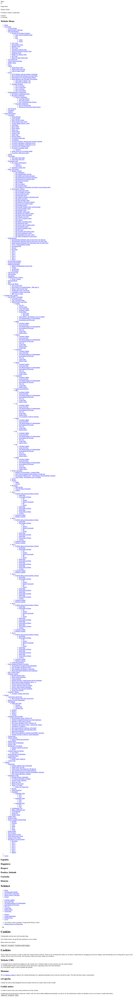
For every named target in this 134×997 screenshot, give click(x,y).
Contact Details (12, 28)
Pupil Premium (12, 238)
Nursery (14, 248)
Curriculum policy (17, 298)
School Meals (12, 741)
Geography (18, 349)
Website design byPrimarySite (13, 924)
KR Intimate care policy (22, 217)
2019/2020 (18, 166)
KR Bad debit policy (21, 195)
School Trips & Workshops (16, 742)
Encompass (11, 276)
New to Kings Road (25, 105)
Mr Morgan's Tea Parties (15, 746)
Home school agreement (19, 677)
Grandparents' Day (17, 808)
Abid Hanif (15, 125)
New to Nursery (20, 85)
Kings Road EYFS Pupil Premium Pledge (24, 77)
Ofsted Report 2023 (17, 67)
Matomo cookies (10, 975)
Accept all (10, 945)
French (25, 505)
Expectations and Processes (27, 320)
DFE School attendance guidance (21, 774)
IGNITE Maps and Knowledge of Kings (27, 546)
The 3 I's (21, 330)
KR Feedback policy (21, 205)
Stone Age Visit (16, 782)
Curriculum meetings (18, 662)
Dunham (14, 823)
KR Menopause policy (21, 223)
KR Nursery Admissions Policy (21, 94)
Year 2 (13, 253)
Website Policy (8, 918)
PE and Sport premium (14, 261)
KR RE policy (19, 230)
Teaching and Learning (11, 295)
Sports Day (15, 813)
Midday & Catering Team (19, 54)
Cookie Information (10, 916)
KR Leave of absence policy (23, 218)
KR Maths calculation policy (23, 221)
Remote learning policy (18, 675)
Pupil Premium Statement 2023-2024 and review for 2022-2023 (30, 243)
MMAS (14, 852)
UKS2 (21, 41)
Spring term (18, 706)
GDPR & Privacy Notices (15, 277)
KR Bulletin (11, 702)
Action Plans (22, 312)
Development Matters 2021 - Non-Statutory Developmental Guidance (35, 475)
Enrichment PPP (16, 246)
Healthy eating (16, 815)
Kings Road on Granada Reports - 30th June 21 (25, 287)
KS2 (16, 38)
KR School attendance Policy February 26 (24, 723)
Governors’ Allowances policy (20, 153)
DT (24, 498)
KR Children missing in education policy (27, 197)
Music (17, 418)
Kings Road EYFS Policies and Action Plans (25, 76)
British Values (12, 63)
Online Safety (12, 757)
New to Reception (20, 87)
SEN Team (15, 48)
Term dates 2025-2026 (18, 158)
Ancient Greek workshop (19, 780)
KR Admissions (19, 172)
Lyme (13, 824)
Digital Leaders (12, 818)
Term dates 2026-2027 (18, 159)
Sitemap (6, 914)
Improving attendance (18, 731)
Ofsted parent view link (18, 69)
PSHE (17, 457)
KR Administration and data (23, 174)
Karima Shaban (16, 136)
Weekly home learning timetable (21, 684)
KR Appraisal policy (21, 185)
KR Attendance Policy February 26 (22, 718)
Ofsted (10, 66)
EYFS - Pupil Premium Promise (21, 244)
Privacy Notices (16, 279)
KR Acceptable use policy (22, 192)
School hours (12, 736)
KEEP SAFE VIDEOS (18, 759)
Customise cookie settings (22, 945)
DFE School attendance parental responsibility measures (28, 733)
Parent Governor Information (16, 700)
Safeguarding (12, 274)
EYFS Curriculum (17, 471)
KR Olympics (12, 833)
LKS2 (21, 40)
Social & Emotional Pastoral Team (21, 51)
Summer (17, 705)
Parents (6, 695)
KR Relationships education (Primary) (26, 177)
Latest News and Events (15, 697)
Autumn (14, 715)
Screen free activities (18, 690)
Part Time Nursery (24, 100)
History (17, 362)
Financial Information (14, 262)
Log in (6, 856)
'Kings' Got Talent (17, 785)
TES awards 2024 (17, 285)
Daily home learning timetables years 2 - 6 (24, 682)
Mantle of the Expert (18, 783)
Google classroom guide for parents (22, 685)
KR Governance (20, 184)
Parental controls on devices (20, 747)
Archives (18, 149)
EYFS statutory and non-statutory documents (25, 74)
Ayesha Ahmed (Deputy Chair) (21, 123)
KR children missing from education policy (24, 729)
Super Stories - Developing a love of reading (32, 316)
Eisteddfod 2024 (20, 793)
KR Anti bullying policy (22, 194)
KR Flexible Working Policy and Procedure (27, 207)
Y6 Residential (16, 811)
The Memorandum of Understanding (29, 318)
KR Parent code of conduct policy (25, 225)
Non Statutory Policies (18, 189)
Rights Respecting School (15, 836)
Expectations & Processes (26, 328)
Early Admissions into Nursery (28, 102)
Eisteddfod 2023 (20, 798)
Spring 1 (14, 713)
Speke (13, 826)
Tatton (13, 829)
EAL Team (15, 43)
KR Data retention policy (22, 200)
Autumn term (19, 708)
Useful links (22, 348)
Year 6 (13, 259)
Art (16, 403)
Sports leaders (12, 831)
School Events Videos (14, 838)
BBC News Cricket (17, 294)
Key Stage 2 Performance (19, 162)
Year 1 (13, 251)
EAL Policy (15, 752)
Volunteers (11, 110)
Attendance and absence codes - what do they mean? (27, 724)
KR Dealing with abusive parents (24, 202)
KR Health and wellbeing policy (24, 213)
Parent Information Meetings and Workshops (24, 670)
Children (6, 762)
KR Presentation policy (22, 226)
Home (6, 25)
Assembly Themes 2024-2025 (20, 693)
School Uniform (12, 738)
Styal (13, 828)
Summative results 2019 (18, 167)
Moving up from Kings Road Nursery (30, 107)
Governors (11, 115)
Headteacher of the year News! (21, 290)
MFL (16, 390)
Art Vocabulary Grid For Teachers (29, 416)
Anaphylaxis (15, 269)
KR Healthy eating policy (22, 212)
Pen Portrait (15, 271)
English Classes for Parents (16, 751)
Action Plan (22, 331)
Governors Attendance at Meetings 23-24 (23, 144)
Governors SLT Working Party (20, 146)
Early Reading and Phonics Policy (21, 667)
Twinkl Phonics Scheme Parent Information (24, 665)
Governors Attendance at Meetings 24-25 (23, 143)
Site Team (14, 56)
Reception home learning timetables (22, 688)
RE (16, 444)
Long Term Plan (23, 325)
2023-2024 (26, 313)
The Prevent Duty (13, 272)
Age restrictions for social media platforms (24, 770)
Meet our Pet (19, 487)
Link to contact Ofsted (18, 71)
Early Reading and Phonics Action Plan (23, 669)
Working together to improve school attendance (25, 734)
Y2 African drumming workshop (21, 779)
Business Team (16, 46)
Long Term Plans (24, 308)
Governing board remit (18, 138)
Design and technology (22, 389)
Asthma (14, 267)
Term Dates (11, 156)
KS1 (16, 36)
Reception (15, 249)
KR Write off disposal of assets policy (26, 236)
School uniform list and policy (20, 739)
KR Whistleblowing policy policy (25, 235)
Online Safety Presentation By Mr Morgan (24, 769)
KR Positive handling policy (23, 228)
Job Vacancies (12, 108)
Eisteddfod (15, 792)
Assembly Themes (13, 692)
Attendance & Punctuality (15, 716)
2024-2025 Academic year (23, 82)
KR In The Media (13, 284)
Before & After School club (20, 58)
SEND (10, 154)
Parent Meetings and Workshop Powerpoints (24, 79)
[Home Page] (1, 3)
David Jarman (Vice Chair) (19, 122)
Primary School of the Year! (20, 289)
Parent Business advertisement (16, 754)
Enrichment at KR (13, 775)
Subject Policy (23, 307)
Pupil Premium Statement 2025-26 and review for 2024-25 (28, 239)
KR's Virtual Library (14, 672)
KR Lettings (18, 220)
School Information (9, 113)
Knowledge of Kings (25, 497)
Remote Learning (20, 516)
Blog (9, 282)
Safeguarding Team (17, 45)
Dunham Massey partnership (20, 777)
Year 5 (13, 258)
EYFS (10, 72)
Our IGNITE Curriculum (15, 297)
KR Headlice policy (21, 210)
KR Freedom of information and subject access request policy (33, 187)
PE (16, 431)
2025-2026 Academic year (23, 81)
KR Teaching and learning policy (24, 231)
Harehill (14, 821)
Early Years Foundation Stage (23, 35)
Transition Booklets (17, 84)
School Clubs (12, 744)
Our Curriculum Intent (18, 300)
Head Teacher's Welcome (15, 30)
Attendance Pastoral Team (19, 49)
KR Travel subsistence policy (23, 233)
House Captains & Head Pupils (17, 820)
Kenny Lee (15, 130)
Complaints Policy (13, 756)
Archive (17, 484)
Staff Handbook (12, 280)
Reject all (3, 945)
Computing (18, 375)
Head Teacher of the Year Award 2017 (23, 698)
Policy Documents (13, 169)
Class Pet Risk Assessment (23, 489)
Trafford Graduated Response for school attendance (26, 720)
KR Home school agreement (23, 215)
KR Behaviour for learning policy (25, 179)
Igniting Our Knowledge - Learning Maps (27, 472)
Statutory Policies (17, 171)
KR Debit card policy (21, 199)
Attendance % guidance (18, 726)
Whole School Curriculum (19, 302)
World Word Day (17, 790)
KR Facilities (19, 182)
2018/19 (17, 164)
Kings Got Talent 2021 (22, 787)
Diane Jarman (16, 128)
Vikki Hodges (16, 131)
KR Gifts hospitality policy (23, 208)
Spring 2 (14, 711)
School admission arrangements (17, 92)
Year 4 (13, 256)
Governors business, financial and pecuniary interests (27, 141)
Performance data (13, 161)
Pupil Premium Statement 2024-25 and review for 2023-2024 (29, 241)
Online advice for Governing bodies (22, 151)
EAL (9, 64)
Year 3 (13, 254)
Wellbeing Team (16, 53)
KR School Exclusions (21, 181)
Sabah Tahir (15, 135)
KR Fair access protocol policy (24, 203)
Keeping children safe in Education (22, 765)
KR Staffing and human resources (25, 176)
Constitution (15, 140)
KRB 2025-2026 (16, 703)
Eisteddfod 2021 (20, 803)
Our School (7, 26)
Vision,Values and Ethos (15, 61)
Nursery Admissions (21, 97)
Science (17, 335)
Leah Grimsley (16, 118)
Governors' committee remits (20, 148)
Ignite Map (22, 495)
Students (10, 112)
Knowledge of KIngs (25, 593)
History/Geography (28, 502)
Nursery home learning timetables (21, 687)
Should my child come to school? (21, 721)
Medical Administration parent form (22, 266)
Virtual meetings (16, 679)
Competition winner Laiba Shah (21, 292)
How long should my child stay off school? (24, 728)
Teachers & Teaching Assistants (21, 33)
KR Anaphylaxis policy (22, 190)
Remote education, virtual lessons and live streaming (27, 680)
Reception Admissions (18, 95)
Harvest (14, 788)
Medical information (14, 264)
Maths (17, 321)
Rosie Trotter (15, 126)
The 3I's (21, 305)
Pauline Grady (16, 133)
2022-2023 (26, 315)
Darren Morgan (16, 117)
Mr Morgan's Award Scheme (16, 839)
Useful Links (11, 761)
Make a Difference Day (18, 810)
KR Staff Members (13, 31)
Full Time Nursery (24, 99)
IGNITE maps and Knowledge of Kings (27, 493)
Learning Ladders (24, 310)
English (17, 303)
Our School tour (12, 59)
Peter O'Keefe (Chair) (18, 120)
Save (16, 995)
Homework (11, 764)
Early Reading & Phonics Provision (18, 664)
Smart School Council (14, 834)
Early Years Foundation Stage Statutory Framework (30, 474)
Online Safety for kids (18, 767)
